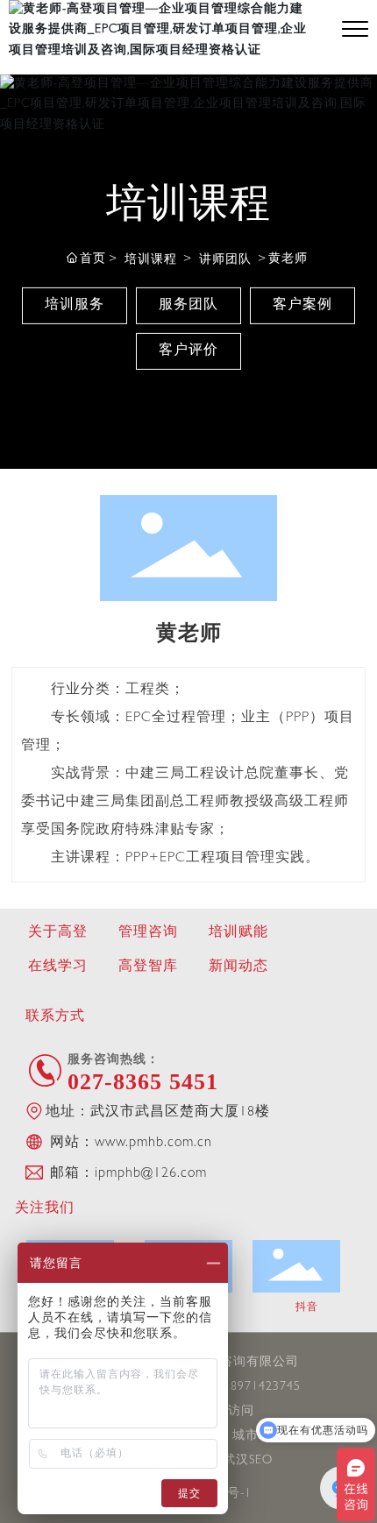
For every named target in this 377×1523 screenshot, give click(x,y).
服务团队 (188, 306)
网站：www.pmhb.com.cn (129, 1144)
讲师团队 (225, 260)
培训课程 (150, 260)
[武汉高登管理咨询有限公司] (162, 29)
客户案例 (302, 306)
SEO (261, 1461)
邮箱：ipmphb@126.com (126, 1174)
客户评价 (188, 351)
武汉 (236, 1461)
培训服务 (74, 306)
